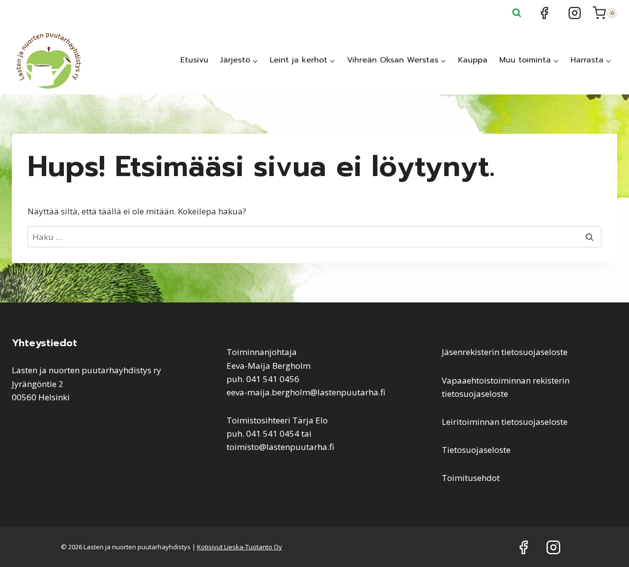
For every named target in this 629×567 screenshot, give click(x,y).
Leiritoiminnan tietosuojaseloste (505, 421)
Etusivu (194, 60)
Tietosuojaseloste (476, 449)
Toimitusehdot (471, 477)
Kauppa (472, 60)
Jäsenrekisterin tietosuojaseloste (505, 352)
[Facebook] (544, 13)
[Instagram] (575, 13)
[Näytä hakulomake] (517, 13)
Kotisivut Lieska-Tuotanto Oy (239, 546)
